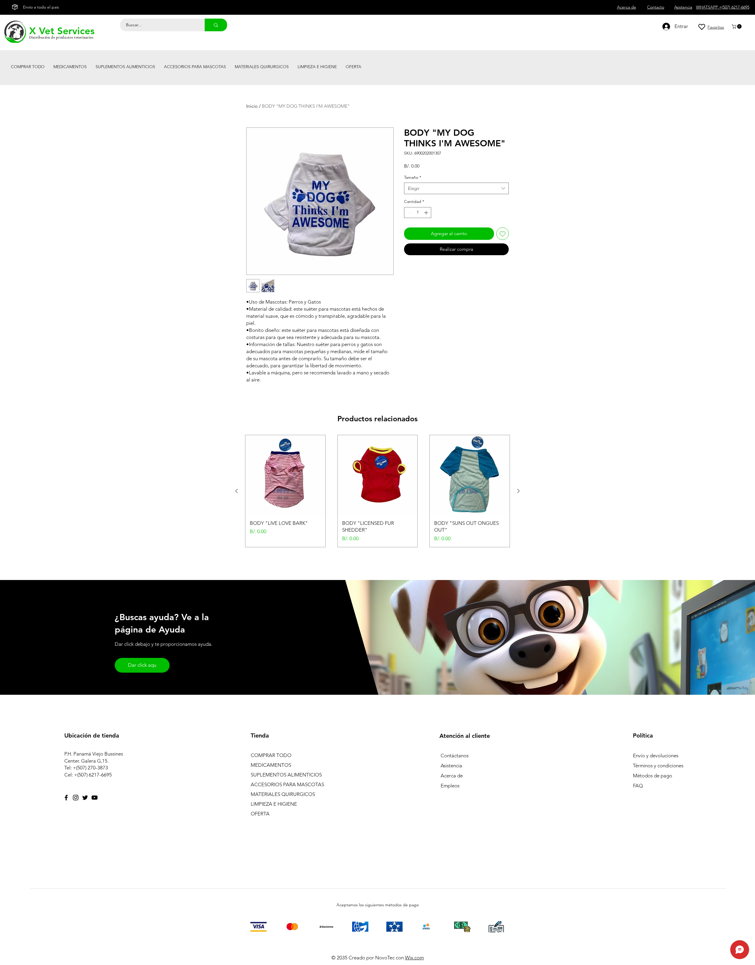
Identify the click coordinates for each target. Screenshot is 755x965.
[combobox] (456, 188)
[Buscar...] (216, 25)
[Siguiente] (518, 490)
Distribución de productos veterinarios (61, 37)
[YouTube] (94, 797)
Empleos (450, 786)
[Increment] (426, 212)
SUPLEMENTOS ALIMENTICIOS (286, 775)
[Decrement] (408, 212)
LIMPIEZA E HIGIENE (274, 804)
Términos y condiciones (658, 766)
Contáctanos (455, 755)
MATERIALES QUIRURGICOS (283, 794)
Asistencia (451, 766)
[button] (737, 26)
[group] (377, 491)
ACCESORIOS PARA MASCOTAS (287, 784)
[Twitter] (85, 797)
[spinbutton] (417, 212)
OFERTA (260, 814)
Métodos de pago (653, 776)
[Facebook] (66, 797)
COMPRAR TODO (271, 755)
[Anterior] (236, 490)
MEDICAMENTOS (271, 765)
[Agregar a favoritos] (502, 233)
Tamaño (412, 177)
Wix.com (414, 958)
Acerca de (452, 776)
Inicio (252, 106)
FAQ (638, 786)
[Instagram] (75, 797)
